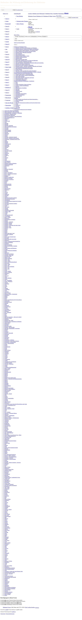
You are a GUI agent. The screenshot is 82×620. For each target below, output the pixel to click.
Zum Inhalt (2, 7)
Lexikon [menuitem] (30, 13)
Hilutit (66, 13)
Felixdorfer (32, 28)
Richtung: (40, 36)
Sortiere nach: (27, 36)
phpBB (6, 609)
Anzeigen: (17, 36)
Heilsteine (37, 607)
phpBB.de (14, 611)
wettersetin (38, 31)
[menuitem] (7, 18)
